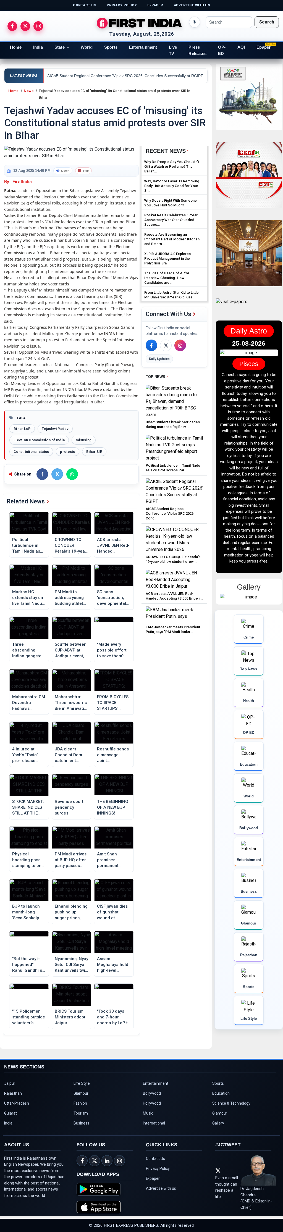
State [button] (59, 47)
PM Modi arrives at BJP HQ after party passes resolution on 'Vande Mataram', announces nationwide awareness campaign (71, 860)
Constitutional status (31, 452)
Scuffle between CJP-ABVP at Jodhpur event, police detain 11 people (71, 650)
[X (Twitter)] (166, 345)
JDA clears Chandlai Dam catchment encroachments (70, 755)
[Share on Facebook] (42, 474)
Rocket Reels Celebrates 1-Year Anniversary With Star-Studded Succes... (171, 220)
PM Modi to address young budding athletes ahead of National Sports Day (71, 597)
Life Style (82, 1087)
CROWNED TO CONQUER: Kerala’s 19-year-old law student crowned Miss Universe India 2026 (71, 545)
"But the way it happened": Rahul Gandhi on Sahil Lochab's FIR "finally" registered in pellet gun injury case (28, 964)
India (38, 47)
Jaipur (9, 1087)
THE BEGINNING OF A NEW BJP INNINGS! (112, 807)
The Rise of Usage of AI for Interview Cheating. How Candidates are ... (166, 278)
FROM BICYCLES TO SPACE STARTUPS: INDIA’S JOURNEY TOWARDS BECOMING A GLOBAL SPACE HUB (113, 702)
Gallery (218, 1127)
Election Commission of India (39, 440)
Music (148, 1117)
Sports (110, 47)
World (87, 47)
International (154, 1127)
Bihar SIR (94, 452)
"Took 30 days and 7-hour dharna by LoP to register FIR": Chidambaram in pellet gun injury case (113, 1017)
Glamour (81, 1097)
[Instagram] (180, 345)
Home (16, 47)
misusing (83, 440)
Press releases (197, 50)
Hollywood (152, 1107)
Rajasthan (13, 1097)
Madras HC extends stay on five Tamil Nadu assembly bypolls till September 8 (29, 597)
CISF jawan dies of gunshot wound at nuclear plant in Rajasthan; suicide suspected (112, 912)
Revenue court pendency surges (69, 807)
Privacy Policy (158, 1172)
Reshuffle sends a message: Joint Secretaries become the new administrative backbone (113, 755)
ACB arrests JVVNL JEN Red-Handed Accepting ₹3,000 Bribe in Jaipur (113, 545)
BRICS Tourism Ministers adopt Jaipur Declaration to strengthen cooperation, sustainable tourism (70, 1017)
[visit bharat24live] (249, 178)
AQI (241, 47)
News (28, 91)
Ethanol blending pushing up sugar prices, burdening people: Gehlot (71, 912)
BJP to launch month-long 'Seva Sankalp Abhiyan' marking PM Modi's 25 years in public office (29, 912)
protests (67, 452)
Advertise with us (161, 1192)
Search (266, 22)
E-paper (153, 1182)
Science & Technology (231, 1107)
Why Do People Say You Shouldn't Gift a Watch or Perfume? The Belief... (171, 166)
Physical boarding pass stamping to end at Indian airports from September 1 (28, 860)
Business (81, 1127)
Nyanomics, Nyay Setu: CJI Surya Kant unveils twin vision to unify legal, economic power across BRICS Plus (71, 964)
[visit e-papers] (231, 306)
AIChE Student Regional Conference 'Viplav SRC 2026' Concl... (170, 513)
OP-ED (222, 50)
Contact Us (155, 1162)
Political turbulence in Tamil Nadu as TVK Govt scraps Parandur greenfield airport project (28, 545)
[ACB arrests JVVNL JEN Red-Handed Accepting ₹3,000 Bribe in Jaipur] (174, 579)
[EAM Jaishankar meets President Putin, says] (174, 614)
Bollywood (152, 1097)
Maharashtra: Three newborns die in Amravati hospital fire (71, 702)
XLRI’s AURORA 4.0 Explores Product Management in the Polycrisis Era (167, 258)
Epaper (263, 47)
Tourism (81, 1117)
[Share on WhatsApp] (72, 474)
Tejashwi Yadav (55, 429)
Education (221, 1097)
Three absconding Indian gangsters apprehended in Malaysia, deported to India (28, 650)
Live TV (173, 50)
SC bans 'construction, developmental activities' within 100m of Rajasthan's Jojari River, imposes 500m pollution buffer (112, 597)
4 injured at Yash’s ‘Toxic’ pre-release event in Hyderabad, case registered (29, 755)
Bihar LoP (22, 429)
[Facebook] (151, 345)
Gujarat (10, 1117)
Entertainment (143, 47)
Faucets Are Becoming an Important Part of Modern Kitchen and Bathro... (172, 239)
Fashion (80, 1107)
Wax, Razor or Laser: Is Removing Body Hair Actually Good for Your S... (171, 186)
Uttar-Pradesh (16, 1107)
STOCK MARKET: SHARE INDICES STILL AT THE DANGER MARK (28, 807)
